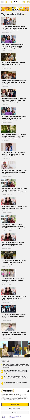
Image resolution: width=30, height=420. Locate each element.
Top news (5, 361)
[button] (28, 391)
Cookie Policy (3, 417)
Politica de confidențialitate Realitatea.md (15, 417)
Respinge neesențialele (15, 408)
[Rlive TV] (28, 2)
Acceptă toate (15, 404)
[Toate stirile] (5, 2)
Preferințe (15, 412)
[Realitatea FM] (22, 2)
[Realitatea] (13, 2)
